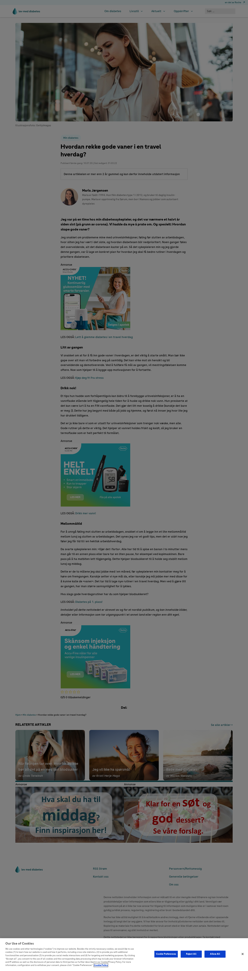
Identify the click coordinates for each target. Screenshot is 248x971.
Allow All (215, 954)
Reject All (191, 954)
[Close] (242, 954)
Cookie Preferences (166, 954)
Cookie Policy (101, 965)
